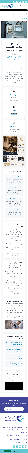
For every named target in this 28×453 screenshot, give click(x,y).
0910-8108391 (14, 113)
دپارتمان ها (17, 14)
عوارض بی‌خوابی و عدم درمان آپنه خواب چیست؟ (15, 364)
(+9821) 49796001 (10, 436)
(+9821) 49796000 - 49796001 (14, 409)
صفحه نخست (22, 14)
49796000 (18, 436)
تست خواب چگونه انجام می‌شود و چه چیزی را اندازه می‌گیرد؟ (14, 343)
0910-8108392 (13, 116)
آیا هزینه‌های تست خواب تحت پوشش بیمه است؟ (15, 357)
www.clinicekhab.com (14, 65)
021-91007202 (13, 98)
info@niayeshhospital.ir (16, 439)
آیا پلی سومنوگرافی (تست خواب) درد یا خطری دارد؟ (14, 350)
